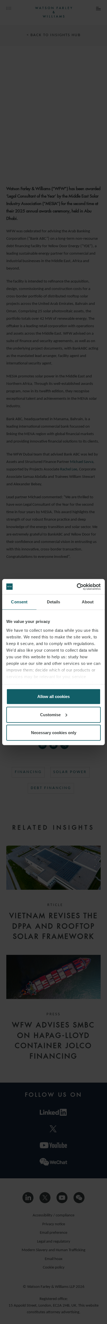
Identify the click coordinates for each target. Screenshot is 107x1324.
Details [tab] (53, 602)
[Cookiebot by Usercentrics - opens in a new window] (77, 586)
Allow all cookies (53, 696)
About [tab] (88, 602)
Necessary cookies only (53, 732)
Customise (50, 714)
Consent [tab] (19, 602)
